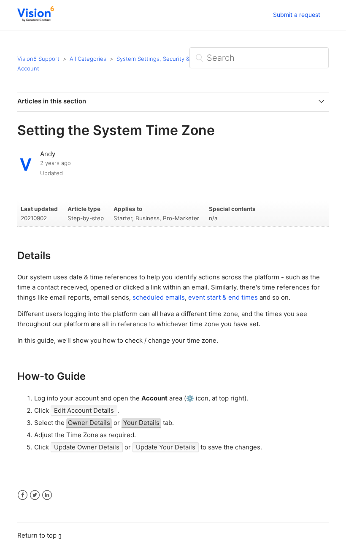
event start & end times (223, 297)
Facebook (22, 495)
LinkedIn (47, 495)
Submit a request (296, 14)
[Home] (35, 19)
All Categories (88, 58)
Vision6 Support (38, 58)
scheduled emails (158, 297)
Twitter (35, 495)
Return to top (37, 535)
